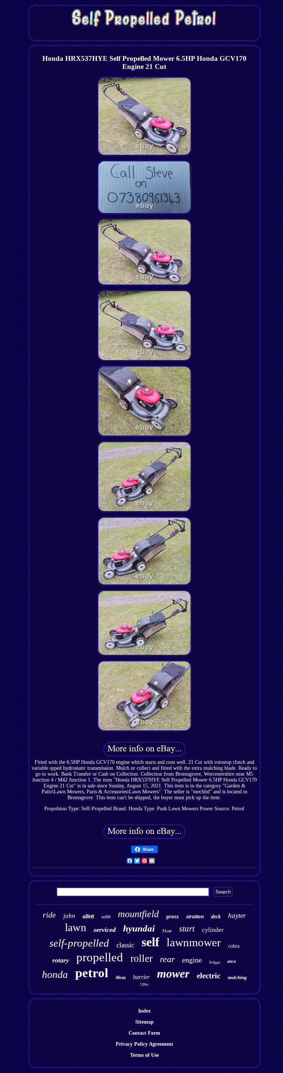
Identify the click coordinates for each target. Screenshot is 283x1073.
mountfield (138, 914)
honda (55, 974)
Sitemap (144, 1022)
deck (216, 916)
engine (192, 960)
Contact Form (144, 1033)
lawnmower (194, 942)
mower (173, 973)
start (187, 928)
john (69, 915)
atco (231, 961)
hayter (237, 915)
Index (144, 1011)
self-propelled (79, 943)
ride (49, 914)
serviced (105, 929)
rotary (60, 960)
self (150, 942)
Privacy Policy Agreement (144, 1044)
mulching (237, 977)
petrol (91, 973)
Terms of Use (144, 1055)
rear (167, 959)
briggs (214, 962)
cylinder (213, 929)
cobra (234, 946)
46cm (121, 977)
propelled (99, 957)
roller (141, 958)
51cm (167, 931)
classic (125, 945)
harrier (141, 977)
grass (172, 916)
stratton (195, 916)
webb (106, 916)
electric (208, 975)
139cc (144, 984)
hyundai (139, 928)
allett (88, 916)
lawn (75, 927)
